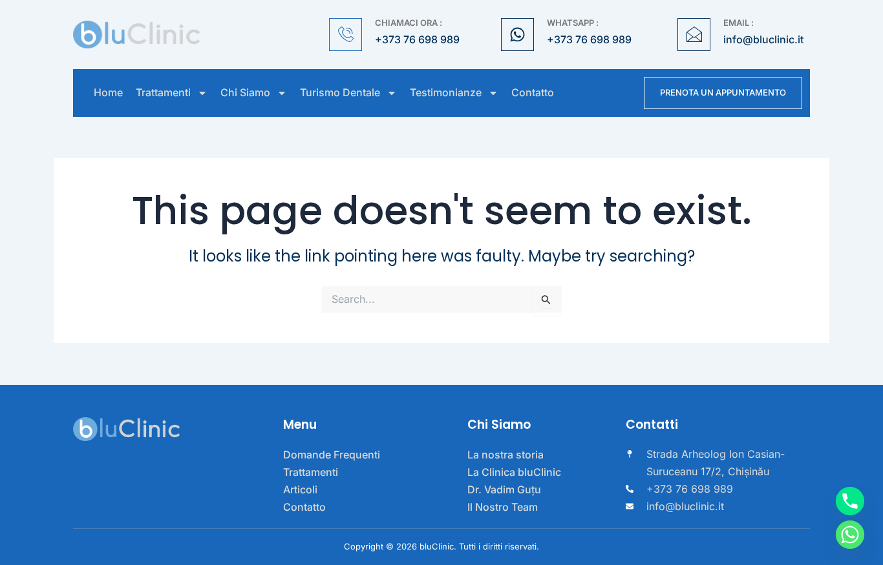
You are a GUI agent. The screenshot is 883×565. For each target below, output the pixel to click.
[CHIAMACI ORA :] (345, 34)
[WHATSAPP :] (517, 34)
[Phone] (850, 501)
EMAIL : (738, 22)
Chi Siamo (245, 93)
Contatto (532, 93)
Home (108, 93)
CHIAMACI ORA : (408, 22)
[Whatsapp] (850, 534)
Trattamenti (163, 93)
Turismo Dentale (340, 93)
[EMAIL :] (693, 34)
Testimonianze (446, 93)
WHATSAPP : (573, 22)
